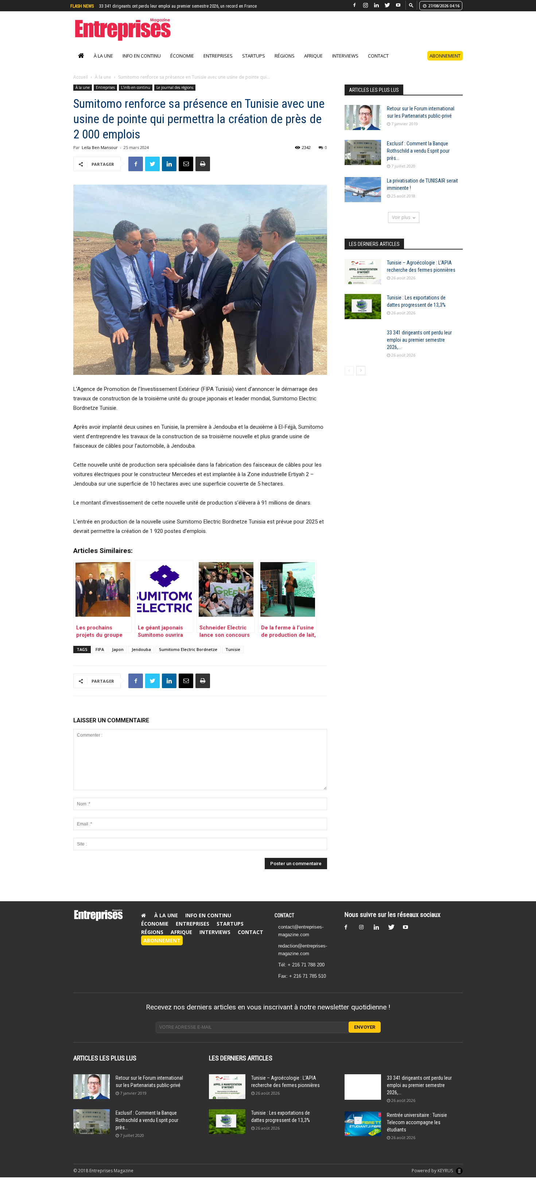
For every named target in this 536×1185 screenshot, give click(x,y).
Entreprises (218, 55)
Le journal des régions (174, 87)
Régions (285, 55)
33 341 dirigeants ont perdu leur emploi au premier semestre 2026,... (419, 340)
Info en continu (142, 55)
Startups (253, 55)
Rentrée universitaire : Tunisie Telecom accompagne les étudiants (158, 6)
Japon (118, 649)
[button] (411, 5)
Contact (378, 55)
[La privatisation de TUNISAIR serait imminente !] (363, 189)
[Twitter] (387, 5)
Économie (182, 55)
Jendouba (141, 649)
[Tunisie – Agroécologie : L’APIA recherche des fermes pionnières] (363, 271)
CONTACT (284, 915)
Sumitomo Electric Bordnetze (188, 649)
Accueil (80, 77)
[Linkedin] (376, 5)
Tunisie (232, 649)
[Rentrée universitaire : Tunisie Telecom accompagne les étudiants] (363, 1124)
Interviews (345, 55)
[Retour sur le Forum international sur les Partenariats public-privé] (363, 117)
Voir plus (401, 217)
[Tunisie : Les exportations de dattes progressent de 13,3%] (363, 306)
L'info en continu (135, 87)
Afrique (313, 55)
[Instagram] (365, 5)
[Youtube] (398, 5)
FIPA (100, 649)
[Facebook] (354, 5)
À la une (103, 55)
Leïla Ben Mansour (100, 147)
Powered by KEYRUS (433, 1171)
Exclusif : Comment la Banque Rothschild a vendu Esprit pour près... (418, 151)
